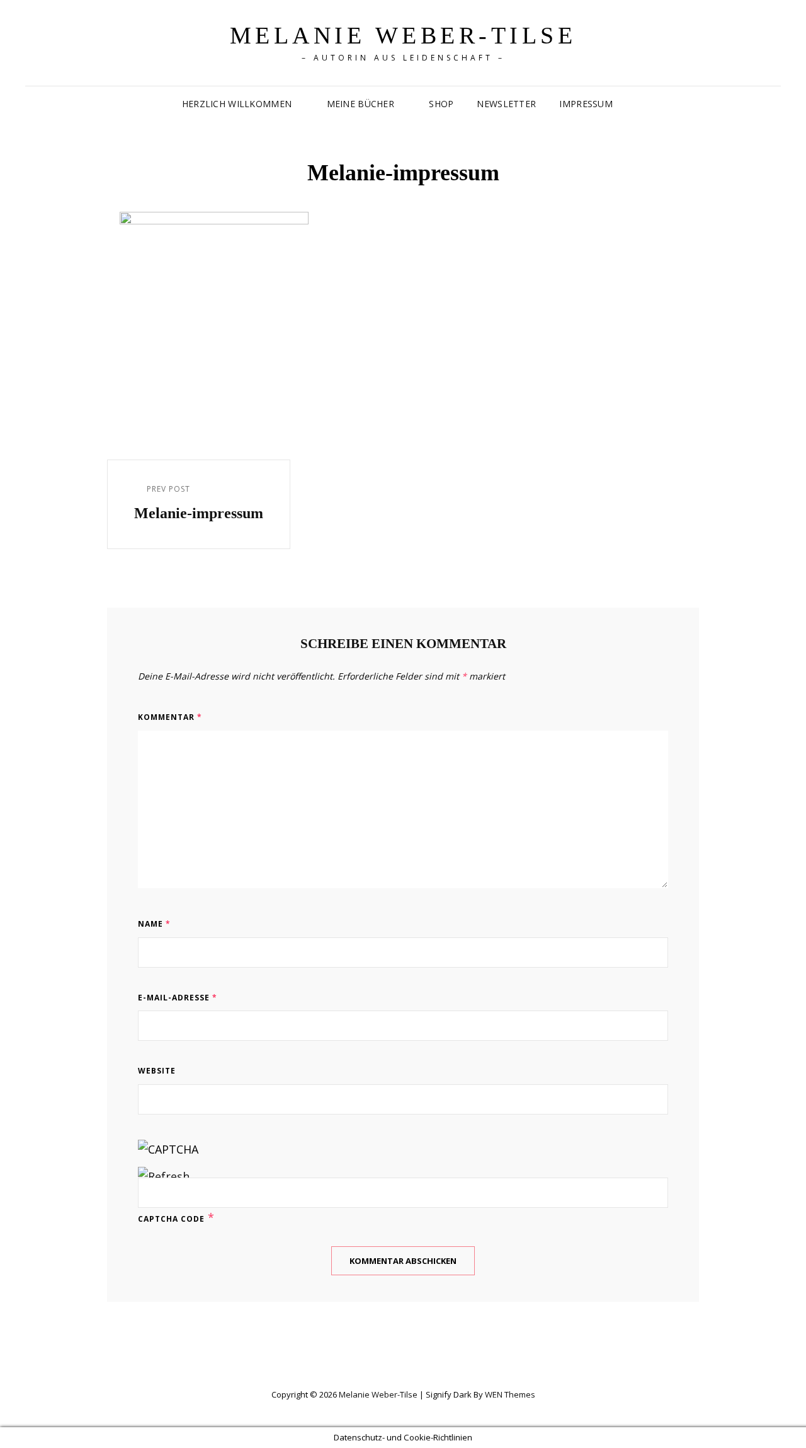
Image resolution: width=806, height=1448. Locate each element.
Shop (441, 104)
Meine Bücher (360, 104)
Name (154, 923)
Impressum (586, 104)
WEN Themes (510, 1394)
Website (157, 1070)
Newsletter (506, 104)
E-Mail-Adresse (177, 997)
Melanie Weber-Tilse (403, 35)
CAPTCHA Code (171, 1218)
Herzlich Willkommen (237, 104)
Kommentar (170, 717)
